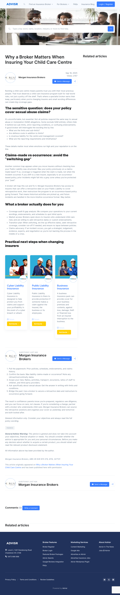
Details (11, 319)
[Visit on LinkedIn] (113, 579)
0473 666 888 (13, 557)
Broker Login (47, 550)
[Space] (12, 543)
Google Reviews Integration (53, 562)
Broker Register (48, 547)
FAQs (75, 4)
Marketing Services (79, 542)
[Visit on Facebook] (104, 579)
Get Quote (13, 324)
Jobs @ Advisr (104, 550)
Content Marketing (78, 547)
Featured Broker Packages (53, 554)
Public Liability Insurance (40, 287)
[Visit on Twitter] (109, 579)
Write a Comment (31, 508)
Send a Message (63, 81)
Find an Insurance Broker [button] (40, 4)
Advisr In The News (106, 547)
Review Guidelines (47, 580)
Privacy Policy (10, 580)
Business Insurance (63, 287)
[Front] (12, 4)
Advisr (64, 588)
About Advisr (105, 542)
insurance (10, 428)
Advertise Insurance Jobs (80, 558)
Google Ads (75, 550)
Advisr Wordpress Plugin (80, 562)
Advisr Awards (48, 558)
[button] (24, 4)
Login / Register (106, 4)
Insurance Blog (87, 4)
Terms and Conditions (28, 580)
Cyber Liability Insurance (15, 287)
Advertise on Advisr (78, 554)
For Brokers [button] (62, 4)
